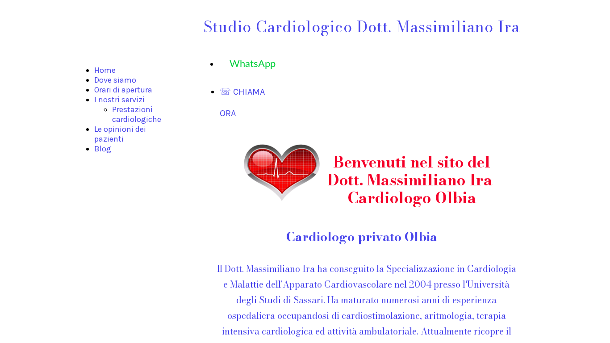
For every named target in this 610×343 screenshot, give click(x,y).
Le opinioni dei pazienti (120, 134)
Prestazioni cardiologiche (136, 114)
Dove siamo (115, 80)
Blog (102, 149)
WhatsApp (247, 64)
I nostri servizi (119, 100)
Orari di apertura (123, 90)
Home (105, 70)
